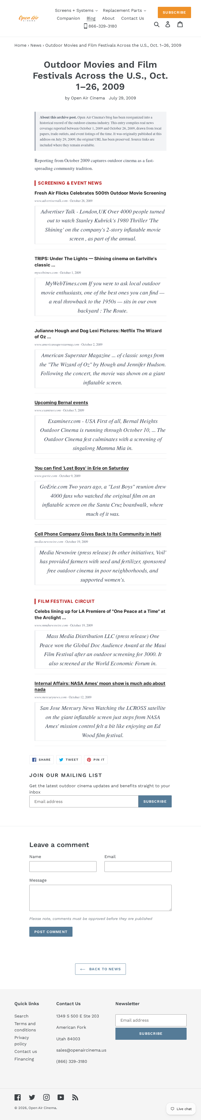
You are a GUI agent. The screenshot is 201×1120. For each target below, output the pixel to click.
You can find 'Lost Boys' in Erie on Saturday (82, 468)
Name (35, 856)
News (35, 45)
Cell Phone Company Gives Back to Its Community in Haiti (98, 534)
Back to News (104, 969)
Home (20, 45)
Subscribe (174, 12)
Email (110, 856)
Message (38, 880)
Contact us (25, 1051)
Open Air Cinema (42, 1108)
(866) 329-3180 (71, 1061)
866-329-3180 (102, 26)
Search (21, 1016)
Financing (24, 1059)
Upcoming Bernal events (61, 402)
